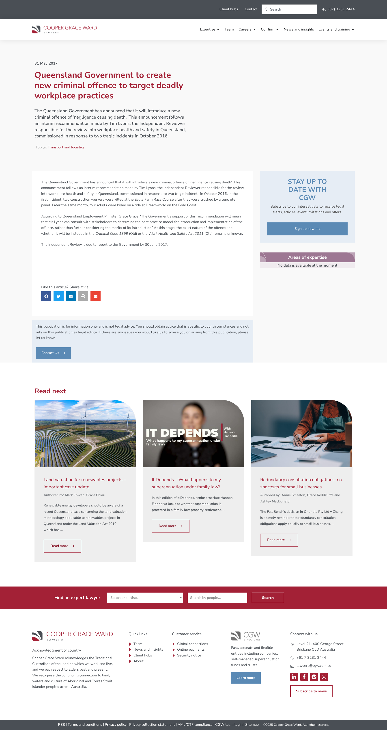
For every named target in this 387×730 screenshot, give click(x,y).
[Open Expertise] (218, 29)
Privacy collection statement (152, 724)
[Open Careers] (254, 29)
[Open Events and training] (353, 29)
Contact (251, 9)
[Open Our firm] (277, 29)
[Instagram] (324, 677)
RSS (61, 724)
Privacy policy (116, 724)
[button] (46, 296)
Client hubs (228, 9)
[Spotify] (314, 677)
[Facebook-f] (304, 677)
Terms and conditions (85, 724)
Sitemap (252, 724)
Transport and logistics (66, 147)
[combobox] (289, 9)
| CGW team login (228, 724)
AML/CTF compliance (195, 724)
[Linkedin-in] (294, 677)
